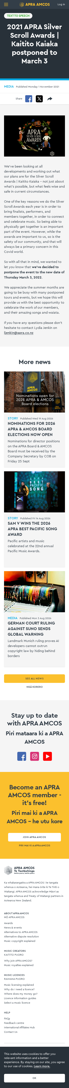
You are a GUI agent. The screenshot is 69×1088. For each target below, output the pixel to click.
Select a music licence (17, 1003)
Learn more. (42, 1066)
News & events (13, 927)
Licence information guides (20, 998)
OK (34, 1078)
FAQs (7, 1018)
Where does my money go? (20, 994)
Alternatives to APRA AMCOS (21, 932)
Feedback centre (14, 1023)
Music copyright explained (19, 941)
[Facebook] (28, 98)
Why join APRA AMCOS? (18, 961)
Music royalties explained (18, 965)
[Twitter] (39, 99)
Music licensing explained (19, 985)
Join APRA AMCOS (34, 837)
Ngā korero (34, 687)
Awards (8, 923)
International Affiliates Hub (19, 1027)
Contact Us (10, 1032)
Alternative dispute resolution (21, 936)
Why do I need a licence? (19, 989)
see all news (34, 678)
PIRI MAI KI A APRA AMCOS (34, 845)
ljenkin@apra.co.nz (18, 332)
